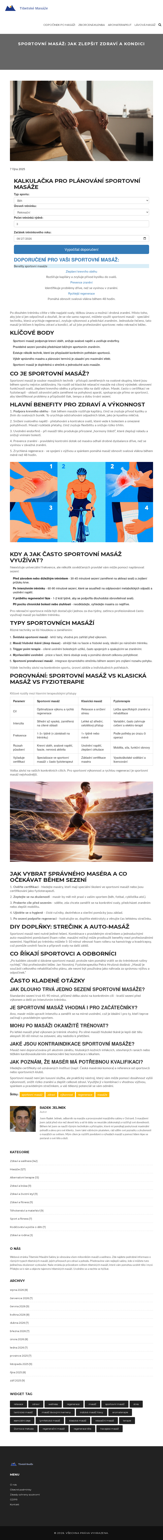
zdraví (51, 1095)
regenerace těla (82, 1428)
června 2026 (19, 1306)
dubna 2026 (19, 1322)
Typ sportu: (22, 194)
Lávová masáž (145, 24)
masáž (92, 1404)
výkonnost (66, 1095)
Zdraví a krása (20, 1185)
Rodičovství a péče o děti (28, 1227)
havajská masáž (109, 1428)
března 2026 (19, 1331)
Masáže (18, 1169)
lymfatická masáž (50, 1420)
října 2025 (18, 1372)
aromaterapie (120, 1412)
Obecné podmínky (20, 1489)
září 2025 (17, 1380)
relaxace (18, 1404)
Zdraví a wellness (24, 1161)
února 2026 (19, 1339)
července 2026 (21, 1298)
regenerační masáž (54, 1428)
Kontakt (14, 1504)
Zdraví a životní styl (24, 1193)
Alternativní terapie (24, 1177)
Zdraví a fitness (21, 1202)
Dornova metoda (24, 1428)
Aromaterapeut (119, 24)
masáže (102, 1095)
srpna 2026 (19, 1289)
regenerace (85, 1095)
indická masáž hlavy (91, 1412)
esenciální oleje (22, 1420)
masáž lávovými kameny (56, 1412)
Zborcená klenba (91, 24)
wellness (53, 1404)
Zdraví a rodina (21, 1235)
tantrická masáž (23, 1412)
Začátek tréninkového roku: (32, 232)
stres (136, 1404)
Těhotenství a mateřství (27, 1210)
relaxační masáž (104, 1420)
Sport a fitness (21, 1218)
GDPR (13, 1499)
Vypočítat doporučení (81, 249)
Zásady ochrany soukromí (25, 1494)
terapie (127, 1420)
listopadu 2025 (21, 1364)
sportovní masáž (32, 1095)
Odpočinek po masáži (59, 24)
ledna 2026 (19, 1347)
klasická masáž (77, 1420)
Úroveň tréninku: (25, 206)
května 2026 (19, 1314)
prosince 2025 (20, 1355)
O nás (13, 1484)
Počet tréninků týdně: (28, 217)
